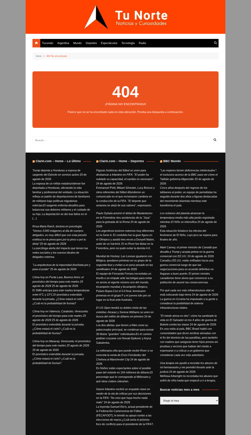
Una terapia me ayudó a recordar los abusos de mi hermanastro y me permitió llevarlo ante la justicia (188, 367)
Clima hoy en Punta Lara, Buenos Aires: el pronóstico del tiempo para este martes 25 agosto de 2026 (58, 281)
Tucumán (47, 43)
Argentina (63, 43)
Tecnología (128, 43)
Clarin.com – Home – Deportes (121, 161)
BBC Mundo (172, 161)
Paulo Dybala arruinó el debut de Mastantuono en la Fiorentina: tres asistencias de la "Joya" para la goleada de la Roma (124, 217)
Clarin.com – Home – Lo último (58, 161)
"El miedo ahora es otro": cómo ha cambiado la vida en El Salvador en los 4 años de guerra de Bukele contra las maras (188, 320)
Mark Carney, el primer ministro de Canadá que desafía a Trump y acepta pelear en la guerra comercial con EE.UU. (188, 252)
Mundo (77, 43)
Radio (142, 43)
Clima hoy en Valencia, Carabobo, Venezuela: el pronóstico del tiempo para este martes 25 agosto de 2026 (60, 316)
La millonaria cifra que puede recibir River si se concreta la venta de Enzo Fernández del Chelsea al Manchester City (124, 355)
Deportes (91, 43)
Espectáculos (109, 43)
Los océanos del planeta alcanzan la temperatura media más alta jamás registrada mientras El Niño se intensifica (187, 217)
